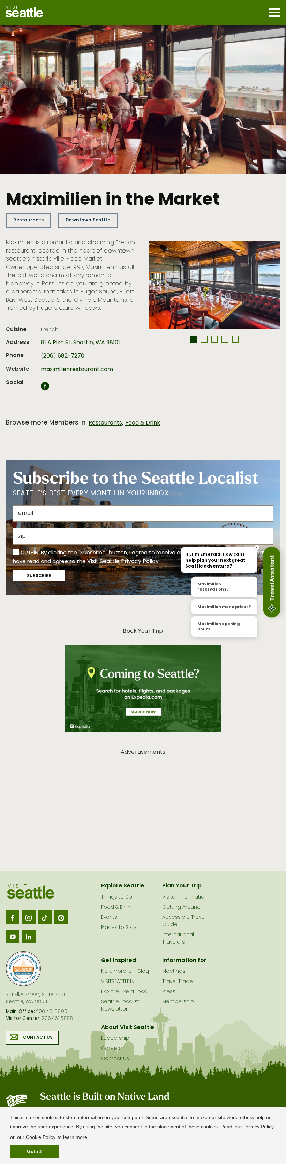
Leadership (115, 1039)
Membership (178, 1002)
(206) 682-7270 (62, 356)
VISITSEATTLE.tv (117, 982)
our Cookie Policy (36, 1137)
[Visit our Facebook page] (12, 917)
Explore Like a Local (125, 992)
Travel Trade (177, 982)
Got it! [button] (34, 1151)
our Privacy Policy (254, 1126)
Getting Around (181, 907)
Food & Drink (142, 423)
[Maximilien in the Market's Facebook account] (45, 388)
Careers (111, 1049)
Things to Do (116, 897)
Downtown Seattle (88, 220)
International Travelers (178, 938)
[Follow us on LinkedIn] (28, 936)
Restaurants (28, 220)
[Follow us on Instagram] (28, 917)
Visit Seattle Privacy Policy (123, 561)
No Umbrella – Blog (125, 972)
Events (109, 918)
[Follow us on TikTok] (45, 917)
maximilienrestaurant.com (77, 369)
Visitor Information (185, 897)
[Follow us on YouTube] (12, 936)
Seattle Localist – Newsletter (122, 1005)
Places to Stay (118, 928)
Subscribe (39, 575)
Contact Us (38, 1037)
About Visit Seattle (127, 1027)
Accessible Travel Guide (184, 921)
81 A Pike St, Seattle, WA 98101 (80, 342)
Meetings (173, 972)
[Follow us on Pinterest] (61, 917)
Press (168, 992)
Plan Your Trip (182, 886)
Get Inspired (118, 960)
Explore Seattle (122, 886)
